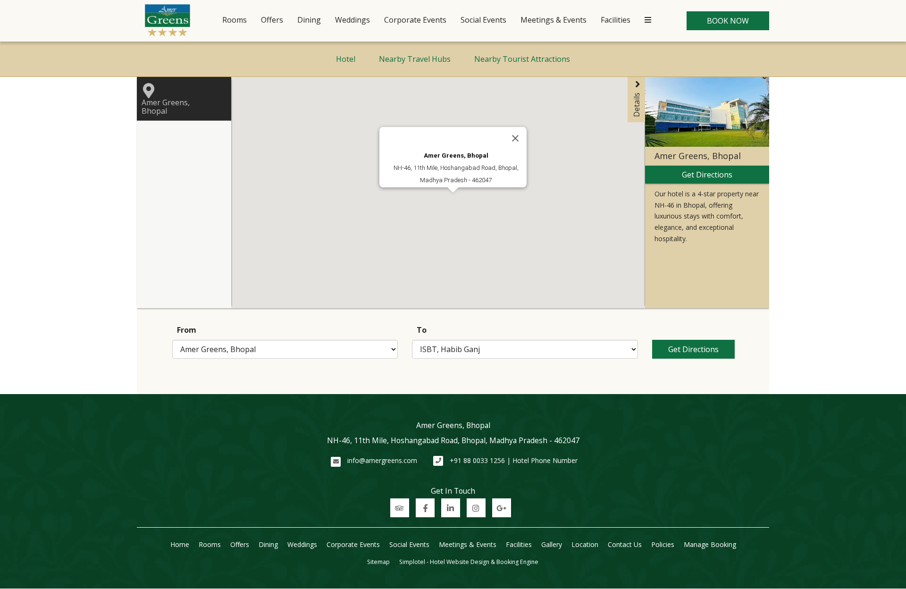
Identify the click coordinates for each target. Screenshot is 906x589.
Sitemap (378, 562)
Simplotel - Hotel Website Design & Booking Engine (468, 562)
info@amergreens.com (382, 460)
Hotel (345, 59)
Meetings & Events (553, 20)
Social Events (483, 20)
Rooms (234, 20)
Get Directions (693, 349)
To (422, 330)
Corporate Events (415, 20)
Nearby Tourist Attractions (522, 59)
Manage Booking (710, 544)
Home (179, 544)
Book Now (728, 21)
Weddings (352, 20)
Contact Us (625, 544)
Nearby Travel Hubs (415, 59)
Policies (662, 544)
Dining (309, 20)
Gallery (551, 544)
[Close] (515, 138)
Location (584, 544)
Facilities (615, 20)
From (186, 330)
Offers (272, 20)
